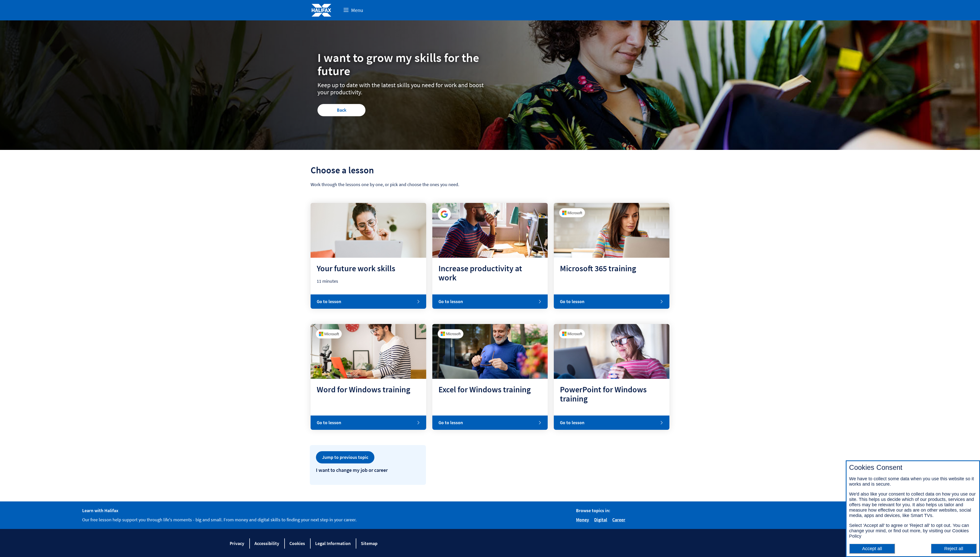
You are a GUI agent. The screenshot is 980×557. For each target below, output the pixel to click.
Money (582, 520)
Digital (600, 520)
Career (618, 520)
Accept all (872, 548)
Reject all (953, 548)
